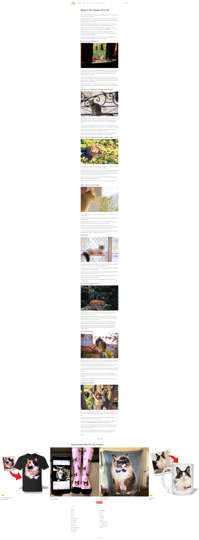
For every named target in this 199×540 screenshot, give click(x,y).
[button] (123, 3)
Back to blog (100, 438)
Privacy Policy (73, 523)
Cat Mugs (101, 520)
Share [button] (83, 434)
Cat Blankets (102, 516)
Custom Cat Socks (53, 497)
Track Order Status (74, 518)
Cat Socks (101, 514)
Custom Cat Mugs (152, 497)
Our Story (72, 514)
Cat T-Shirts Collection (104, 523)
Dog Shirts (101, 527)
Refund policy (73, 531)
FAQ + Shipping (73, 520)
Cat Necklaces (102, 518)
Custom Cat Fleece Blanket (104, 497)
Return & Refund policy (75, 527)
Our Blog (72, 516)
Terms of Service (74, 525)
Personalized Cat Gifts (103, 525)
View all (99, 502)
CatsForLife (100, 537)
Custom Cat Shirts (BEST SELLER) (6, 497)
